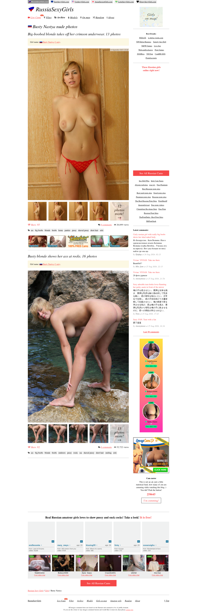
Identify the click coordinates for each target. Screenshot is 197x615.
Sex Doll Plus (144, 181)
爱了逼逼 (137, 322)
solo (101, 230)
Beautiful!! (137, 263)
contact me (129, 610)
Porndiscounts (151, 58)
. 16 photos (62, 256)
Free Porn (162, 209)
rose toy (152, 185)
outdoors (61, 452)
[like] (29, 224)
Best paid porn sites (144, 193)
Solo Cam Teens (157, 181)
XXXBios (141, 54)
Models (74, 17)
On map (86, 17)
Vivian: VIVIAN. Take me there (146, 260)
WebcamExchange (145, 50)
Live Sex (157, 46)
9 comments (106, 224)
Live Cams (36, 17)
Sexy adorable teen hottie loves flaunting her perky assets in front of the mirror (149, 285)
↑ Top (166, 600)
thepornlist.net (144, 205)
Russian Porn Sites (151, 213)
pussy (74, 230)
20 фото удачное (140, 275)
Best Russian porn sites (151, 189)
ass (32, 230)
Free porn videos (157, 205)
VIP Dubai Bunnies (143, 41)
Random (100, 17)
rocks (75, 452)
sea (80, 452)
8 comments (106, 447)
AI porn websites (141, 185)
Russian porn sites (159, 197)
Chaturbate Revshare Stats (147, 209)
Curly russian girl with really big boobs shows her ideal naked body (149, 235)
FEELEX (142, 37)
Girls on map (101, 600)
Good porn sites (159, 193)
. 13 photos (74, 33)
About (111, 17)
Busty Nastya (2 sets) (51, 42)
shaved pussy (83, 230)
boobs (54, 230)
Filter (49, 17)
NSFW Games (146, 46)
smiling (108, 452)
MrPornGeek (151, 221)
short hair (94, 230)
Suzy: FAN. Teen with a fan (144, 319)
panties (67, 230)
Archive (61, 17)
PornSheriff (162, 201)
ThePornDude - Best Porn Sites (151, 217)
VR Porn (149, 54)
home (60, 230)
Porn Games (159, 50)
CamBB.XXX (160, 54)
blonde (47, 230)
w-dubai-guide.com (155, 37)
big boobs (39, 230)
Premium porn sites (143, 197)
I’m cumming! (151, 500)
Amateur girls (115, 600)
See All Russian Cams (151, 173)
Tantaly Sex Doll (159, 41)
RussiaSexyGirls (55, 9)
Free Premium (162, 185)
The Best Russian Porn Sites (146, 201)
